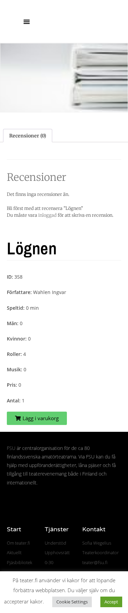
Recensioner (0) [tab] (27, 136)
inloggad (47, 215)
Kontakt (93, 529)
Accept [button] (111, 602)
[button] (27, 21)
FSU (11, 448)
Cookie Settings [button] (72, 602)
